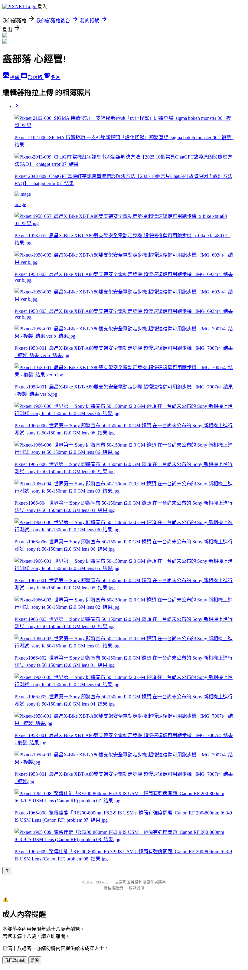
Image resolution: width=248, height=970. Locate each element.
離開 (35, 960)
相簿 (15, 77)
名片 (55, 77)
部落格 (36, 77)
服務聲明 (137, 888)
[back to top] (7, 870)
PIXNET (102, 882)
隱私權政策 (113, 888)
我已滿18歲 (15, 960)
